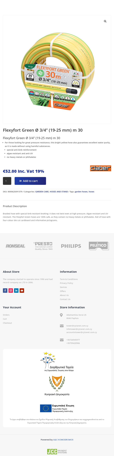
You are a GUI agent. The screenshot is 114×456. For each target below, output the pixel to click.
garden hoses (81, 191)
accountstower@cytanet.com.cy (81, 332)
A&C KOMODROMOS (63, 439)
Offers (63, 291)
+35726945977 (73, 339)
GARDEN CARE (42, 191)
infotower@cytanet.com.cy (79, 329)
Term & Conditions (69, 279)
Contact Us (65, 299)
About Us (64, 295)
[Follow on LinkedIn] (16, 290)
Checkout (7, 323)
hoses (91, 191)
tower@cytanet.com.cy (77, 325)
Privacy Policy (66, 283)
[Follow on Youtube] (22, 290)
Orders (6, 315)
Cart (5, 319)
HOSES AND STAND (59, 191)
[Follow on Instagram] (10, 290)
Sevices (63, 287)
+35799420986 (73, 343)
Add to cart (30, 181)
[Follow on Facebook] (5, 290)
